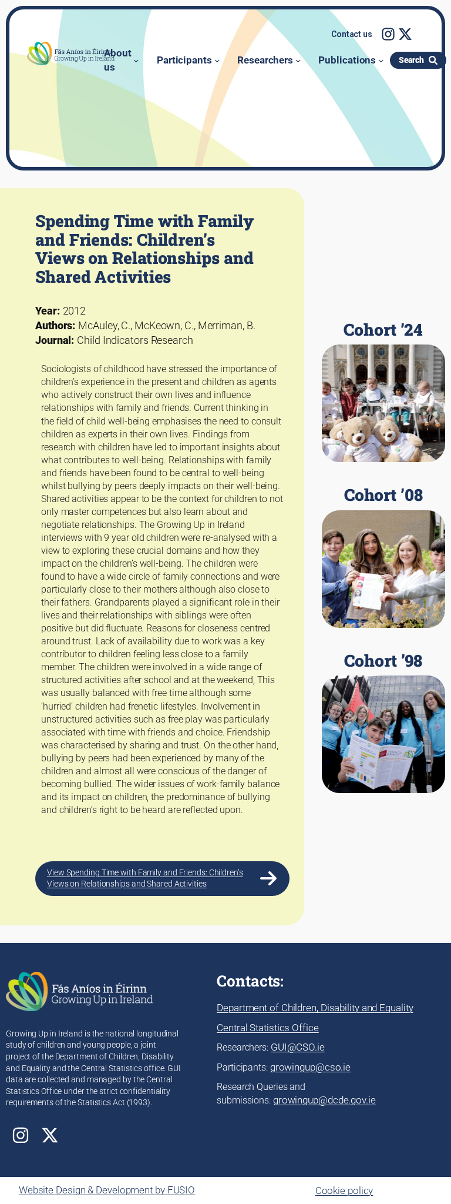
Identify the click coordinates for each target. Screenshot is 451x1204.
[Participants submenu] (217, 60)
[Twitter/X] (405, 34)
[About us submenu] (136, 60)
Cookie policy (344, 1190)
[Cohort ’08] (383, 557)
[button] (351, 35)
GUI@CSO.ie (298, 1047)
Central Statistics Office (268, 1028)
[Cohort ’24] (383, 391)
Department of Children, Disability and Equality (315, 1008)
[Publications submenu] (380, 60)
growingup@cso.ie (310, 1067)
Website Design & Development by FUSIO (107, 1190)
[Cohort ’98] (383, 722)
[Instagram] (388, 34)
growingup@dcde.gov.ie (324, 1100)
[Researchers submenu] (298, 60)
